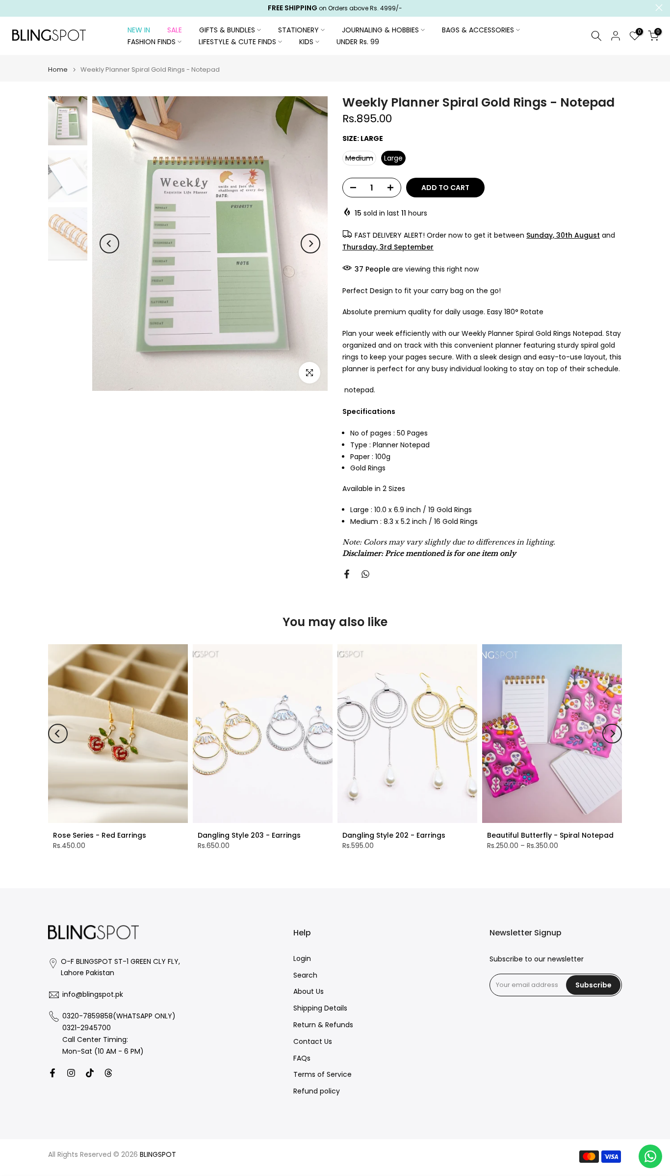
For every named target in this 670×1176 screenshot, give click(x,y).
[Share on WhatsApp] (365, 574)
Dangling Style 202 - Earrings (393, 835)
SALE (174, 30)
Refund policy (316, 1091)
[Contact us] (650, 1156)
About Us (308, 991)
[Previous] (109, 243)
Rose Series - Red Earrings (99, 835)
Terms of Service (322, 1074)
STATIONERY (298, 30)
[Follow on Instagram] (71, 1073)
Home (58, 69)
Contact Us (312, 1041)
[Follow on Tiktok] (89, 1073)
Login (302, 958)
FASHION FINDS (152, 42)
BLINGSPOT (158, 1154)
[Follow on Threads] (108, 1073)
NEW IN (139, 30)
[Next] (310, 243)
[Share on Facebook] (346, 574)
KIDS (306, 42)
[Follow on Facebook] (52, 1073)
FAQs (301, 1058)
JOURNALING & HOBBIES (380, 30)
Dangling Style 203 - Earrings (249, 835)
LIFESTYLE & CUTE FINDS (237, 42)
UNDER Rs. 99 (357, 42)
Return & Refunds (323, 1025)
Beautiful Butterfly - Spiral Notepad (550, 835)
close (11, 7)
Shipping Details (320, 1008)
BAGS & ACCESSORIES (478, 30)
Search (305, 975)
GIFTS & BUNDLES (227, 30)
